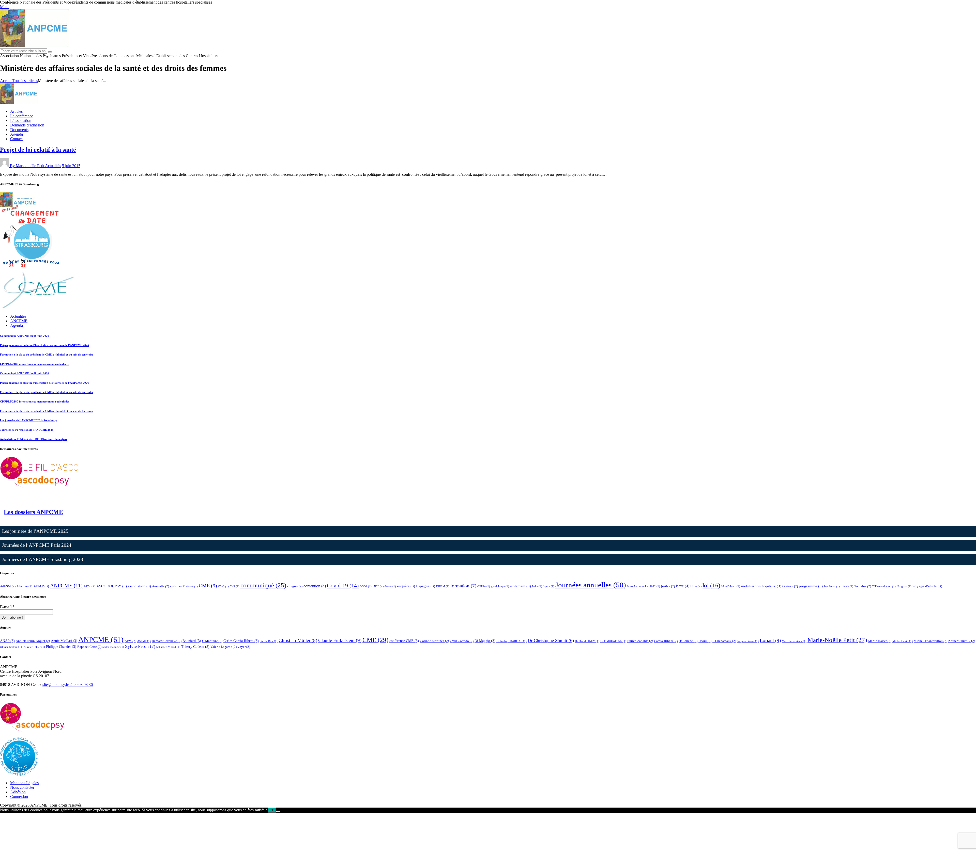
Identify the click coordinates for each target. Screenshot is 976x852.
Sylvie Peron (140, 646)
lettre (682, 586)
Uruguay (904, 586)
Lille (696, 586)
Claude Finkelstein (339, 640)
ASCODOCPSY (111, 586)
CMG (223, 586)
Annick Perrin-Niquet (33, 641)
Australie (160, 586)
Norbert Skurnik (961, 641)
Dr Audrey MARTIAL (511, 641)
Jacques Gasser (748, 641)
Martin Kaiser (879, 641)
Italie (537, 586)
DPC (378, 586)
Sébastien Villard (168, 647)
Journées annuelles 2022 (643, 586)
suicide (847, 586)
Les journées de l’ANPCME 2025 (35, 531)
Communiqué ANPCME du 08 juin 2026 (24, 335)
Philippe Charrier (61, 647)
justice (668, 586)
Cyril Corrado (462, 641)
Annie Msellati (64, 641)
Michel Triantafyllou (930, 641)
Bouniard (191, 641)
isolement (520, 586)
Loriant (770, 640)
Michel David (902, 641)
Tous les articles (25, 80)
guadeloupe (500, 586)
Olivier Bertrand (11, 647)
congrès (294, 586)
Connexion (19, 796)
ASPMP (144, 641)
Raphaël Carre (89, 647)
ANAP (41, 586)
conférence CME (404, 641)
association (139, 586)
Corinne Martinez (434, 641)
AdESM (8, 586)
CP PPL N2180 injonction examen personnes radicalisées (34, 363)
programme (811, 586)
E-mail (7, 607)
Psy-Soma (832, 586)
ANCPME (18, 321)
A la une (24, 586)
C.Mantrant (212, 641)
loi (711, 585)
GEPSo (483, 586)
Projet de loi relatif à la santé (38, 149)
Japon (548, 586)
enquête (406, 586)
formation (463, 585)
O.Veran (790, 586)
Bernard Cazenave (166, 641)
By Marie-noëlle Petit (27, 166)
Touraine (862, 586)
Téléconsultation (884, 586)
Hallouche (688, 641)
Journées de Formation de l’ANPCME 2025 (27, 429)
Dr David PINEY (587, 641)
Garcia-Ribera (666, 641)
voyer (244, 647)
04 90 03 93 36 (80, 684)
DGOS (366, 586)
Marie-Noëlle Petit (837, 639)
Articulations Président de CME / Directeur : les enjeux (33, 439)
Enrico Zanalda (640, 641)
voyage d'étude (927, 586)
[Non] (278, 811)
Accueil (6, 80)
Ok (272, 810)
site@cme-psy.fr (55, 684)
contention (314, 586)
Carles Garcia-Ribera (241, 641)
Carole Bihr (269, 641)
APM (89, 586)
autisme (177, 586)
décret (390, 586)
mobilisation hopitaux (761, 586)
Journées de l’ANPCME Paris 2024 (36, 545)
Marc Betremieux (794, 641)
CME (208, 585)
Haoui (704, 641)
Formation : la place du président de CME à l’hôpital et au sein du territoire (46, 354)
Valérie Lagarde (223, 647)
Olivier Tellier (34, 647)
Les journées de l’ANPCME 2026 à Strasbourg (28, 420)
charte (192, 586)
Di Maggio (485, 641)
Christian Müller (298, 640)
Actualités (53, 166)
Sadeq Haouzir (113, 647)
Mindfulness (730, 586)
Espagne (425, 586)
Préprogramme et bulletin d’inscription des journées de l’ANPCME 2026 (44, 345)
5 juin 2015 (71, 166)
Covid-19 (343, 585)
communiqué (263, 585)
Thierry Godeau (195, 647)
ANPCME (66, 586)
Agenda (16, 325)
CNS (234, 586)
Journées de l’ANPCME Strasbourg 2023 (42, 559)
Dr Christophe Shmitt (551, 640)
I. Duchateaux (724, 641)
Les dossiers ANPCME (33, 512)
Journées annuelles (590, 585)
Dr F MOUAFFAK (613, 641)
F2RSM (442, 586)
